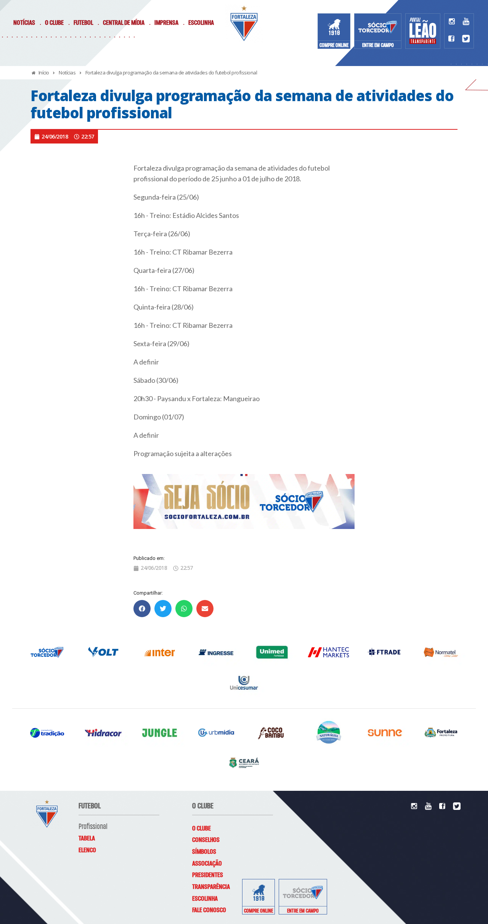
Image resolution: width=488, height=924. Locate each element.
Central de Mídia (123, 22)
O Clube (54, 22)
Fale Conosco (209, 910)
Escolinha (201, 22)
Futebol (83, 22)
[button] (142, 608)
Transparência (211, 887)
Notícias (24, 22)
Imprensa (166, 22)
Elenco (87, 850)
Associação (207, 863)
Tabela (87, 838)
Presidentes (207, 875)
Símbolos (204, 851)
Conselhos (206, 840)
